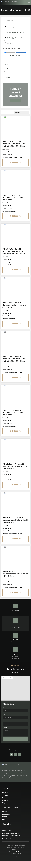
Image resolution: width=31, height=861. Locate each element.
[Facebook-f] (11, 754)
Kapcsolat (15, 100)
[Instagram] (15, 754)
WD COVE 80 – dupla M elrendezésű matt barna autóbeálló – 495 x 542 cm (14, 412)
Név (4, 708)
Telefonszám (6, 714)
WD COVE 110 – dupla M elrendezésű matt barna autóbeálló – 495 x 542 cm (14, 197)
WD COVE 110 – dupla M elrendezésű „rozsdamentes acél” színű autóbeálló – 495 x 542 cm (13, 143)
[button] (28, 2)
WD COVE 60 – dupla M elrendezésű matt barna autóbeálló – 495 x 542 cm (14, 305)
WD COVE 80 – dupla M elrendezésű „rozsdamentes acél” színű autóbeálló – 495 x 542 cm (13, 358)
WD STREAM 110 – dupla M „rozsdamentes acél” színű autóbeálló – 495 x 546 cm (15, 466)
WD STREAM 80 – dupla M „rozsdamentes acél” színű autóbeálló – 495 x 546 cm (15, 573)
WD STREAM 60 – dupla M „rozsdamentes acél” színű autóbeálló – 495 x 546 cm (15, 520)
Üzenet (5, 727)
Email (4, 721)
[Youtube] (19, 754)
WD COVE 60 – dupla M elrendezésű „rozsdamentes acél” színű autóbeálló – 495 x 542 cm (13, 251)
